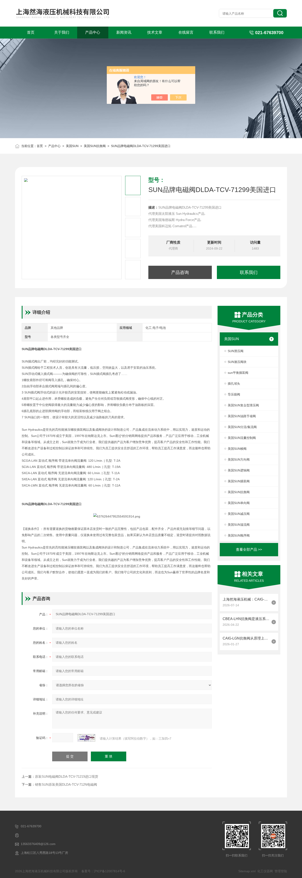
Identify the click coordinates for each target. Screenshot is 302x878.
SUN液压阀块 (237, 362)
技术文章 (154, 32)
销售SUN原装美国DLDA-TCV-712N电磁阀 (66, 784)
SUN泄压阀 (235, 351)
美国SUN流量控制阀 (242, 438)
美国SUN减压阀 (239, 514)
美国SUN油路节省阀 (242, 416)
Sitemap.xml (247, 871)
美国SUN (72, 146)
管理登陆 (281, 871)
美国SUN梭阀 (237, 448)
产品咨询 (180, 272)
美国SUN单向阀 (239, 503)
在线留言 (185, 32)
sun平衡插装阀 (238, 372)
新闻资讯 (123, 32)
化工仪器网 (265, 871)
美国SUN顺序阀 (239, 535)
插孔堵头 (234, 383)
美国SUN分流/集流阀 (242, 427)
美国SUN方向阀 (239, 459)
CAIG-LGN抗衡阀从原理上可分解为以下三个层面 (246, 638)
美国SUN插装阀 (239, 481)
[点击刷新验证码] (86, 738)
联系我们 (216, 32)
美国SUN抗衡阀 (95, 146)
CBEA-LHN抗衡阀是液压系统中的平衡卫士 (246, 619)
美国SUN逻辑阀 (239, 470)
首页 (30, 32)
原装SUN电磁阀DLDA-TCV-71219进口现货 (66, 776)
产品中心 (92, 32)
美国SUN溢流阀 (239, 524)
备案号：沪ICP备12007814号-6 (103, 871)
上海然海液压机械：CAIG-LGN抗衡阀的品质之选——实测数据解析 (246, 599)
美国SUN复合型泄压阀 (243, 405)
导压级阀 (234, 394)
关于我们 (61, 32)
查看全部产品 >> (249, 549)
